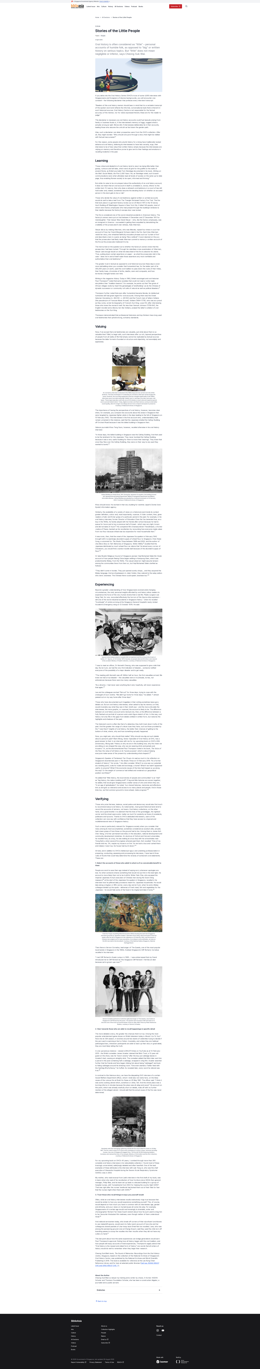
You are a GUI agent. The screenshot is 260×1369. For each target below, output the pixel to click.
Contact (159, 1335)
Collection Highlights (108, 1329)
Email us (104, 1339)
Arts (98, 6)
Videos (127, 6)
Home (97, 17)
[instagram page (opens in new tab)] (157, 1330)
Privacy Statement (96, 1362)
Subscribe (176, 6)
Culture (103, 6)
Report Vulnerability (77, 1362)
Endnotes (101, 1290)
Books (141, 6)
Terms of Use (109, 1362)
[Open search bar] (186, 6)
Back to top (102, 1301)
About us (104, 1326)
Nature (103, 1336)
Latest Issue (91, 6)
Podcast (134, 6)
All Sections (119, 6)
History (110, 6)
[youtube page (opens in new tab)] (163, 1330)
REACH (120, 1362)
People (103, 1333)
